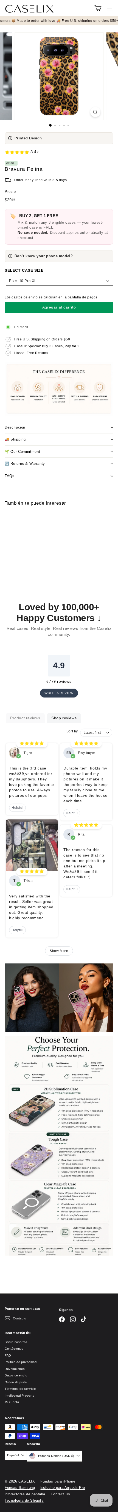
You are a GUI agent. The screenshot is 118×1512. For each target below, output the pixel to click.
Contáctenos (14, 1348)
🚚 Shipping (15, 439)
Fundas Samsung (20, 1488)
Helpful (17, 808)
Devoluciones (15, 1368)
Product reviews (25, 718)
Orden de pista (16, 1382)
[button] (59, 152)
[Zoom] (95, 112)
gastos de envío (25, 297)
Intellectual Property (20, 1395)
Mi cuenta (12, 1402)
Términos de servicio (20, 1388)
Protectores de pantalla (25, 1494)
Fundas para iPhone (57, 1481)
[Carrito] (97, 8)
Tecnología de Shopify (24, 1500)
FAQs (10, 476)
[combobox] (59, 281)
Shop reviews (64, 718)
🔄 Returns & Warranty (25, 464)
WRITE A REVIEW (58, 693)
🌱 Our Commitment (22, 452)
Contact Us (60, 1494)
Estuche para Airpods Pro (62, 1488)
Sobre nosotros (16, 1342)
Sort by (72, 731)
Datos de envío (16, 1375)
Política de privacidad (20, 1362)
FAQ (8, 1355)
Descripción (15, 427)
